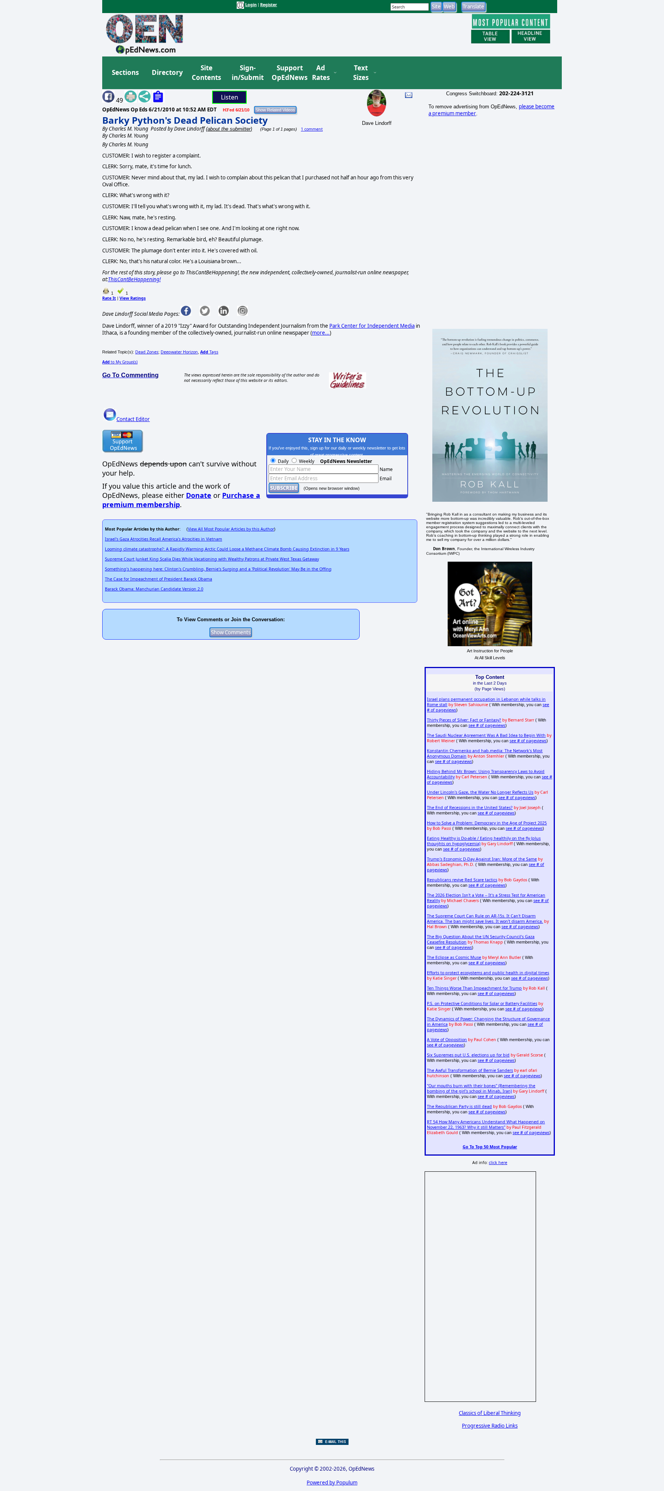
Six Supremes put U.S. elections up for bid (468, 1055)
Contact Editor (133, 419)
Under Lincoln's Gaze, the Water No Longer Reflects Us (480, 792)
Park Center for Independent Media (372, 325)
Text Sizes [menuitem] (361, 72)
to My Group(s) (120, 362)
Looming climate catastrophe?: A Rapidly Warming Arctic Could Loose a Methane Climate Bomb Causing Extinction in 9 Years (227, 549)
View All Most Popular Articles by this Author (231, 529)
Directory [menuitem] (167, 72)
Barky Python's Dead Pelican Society (185, 120)
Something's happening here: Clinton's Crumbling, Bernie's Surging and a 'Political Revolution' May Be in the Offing (218, 569)
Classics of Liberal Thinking (490, 1413)
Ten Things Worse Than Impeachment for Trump (474, 988)
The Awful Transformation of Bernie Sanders (470, 1070)
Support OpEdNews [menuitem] (287, 72)
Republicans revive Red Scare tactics (462, 879)
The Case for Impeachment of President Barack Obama (158, 579)
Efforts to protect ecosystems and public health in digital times (488, 972)
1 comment (312, 129)
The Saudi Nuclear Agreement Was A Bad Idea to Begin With (486, 735)
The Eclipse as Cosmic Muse (454, 957)
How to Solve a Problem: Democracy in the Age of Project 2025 (487, 823)
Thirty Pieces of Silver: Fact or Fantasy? (464, 720)
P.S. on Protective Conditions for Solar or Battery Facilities (482, 1003)
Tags (209, 352)
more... (321, 332)
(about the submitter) (229, 129)
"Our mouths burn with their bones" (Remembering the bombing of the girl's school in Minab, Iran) (481, 1088)
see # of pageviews (486, 725)
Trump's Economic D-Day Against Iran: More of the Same (482, 859)
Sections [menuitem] (125, 72)
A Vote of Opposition (447, 1039)
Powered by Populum (332, 1482)
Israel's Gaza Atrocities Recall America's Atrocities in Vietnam (163, 539)
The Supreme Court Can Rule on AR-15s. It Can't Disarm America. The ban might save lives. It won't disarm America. (485, 918)
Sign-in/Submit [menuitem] (247, 72)
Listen (229, 97)
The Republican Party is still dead (459, 1106)
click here (498, 1162)
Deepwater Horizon (179, 352)
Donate (198, 495)
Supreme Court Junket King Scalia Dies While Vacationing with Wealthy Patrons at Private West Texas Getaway (212, 559)
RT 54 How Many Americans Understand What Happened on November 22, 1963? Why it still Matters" (486, 1124)
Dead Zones (146, 352)
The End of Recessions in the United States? (470, 807)
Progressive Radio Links (490, 1425)
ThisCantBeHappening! (134, 279)
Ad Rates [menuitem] (321, 72)
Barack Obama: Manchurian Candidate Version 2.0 (154, 589)
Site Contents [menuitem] (206, 72)
